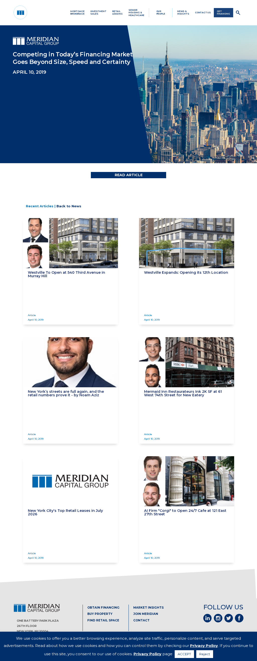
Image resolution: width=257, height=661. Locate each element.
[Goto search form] (238, 12)
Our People (160, 12)
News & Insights (183, 12)
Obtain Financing (103, 607)
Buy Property (99, 614)
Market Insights (148, 607)
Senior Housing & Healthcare (136, 13)
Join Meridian (145, 614)
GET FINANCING (223, 12)
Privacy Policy (204, 645)
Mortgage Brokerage (77, 12)
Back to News (68, 206)
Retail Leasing (117, 12)
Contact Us (203, 12)
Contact (141, 620)
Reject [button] (204, 654)
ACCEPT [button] (184, 654)
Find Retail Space (103, 620)
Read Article (129, 175)
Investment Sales (98, 12)
